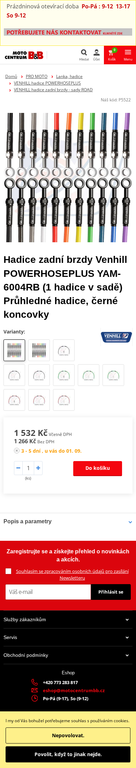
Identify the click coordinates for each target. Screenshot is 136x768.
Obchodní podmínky (25, 655)
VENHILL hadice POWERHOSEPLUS (47, 83)
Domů (11, 76)
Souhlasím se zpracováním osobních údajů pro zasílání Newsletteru (72, 574)
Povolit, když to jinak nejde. (68, 754)
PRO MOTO (36, 76)
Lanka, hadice (69, 76)
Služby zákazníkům (24, 619)
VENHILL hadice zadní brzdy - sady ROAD (53, 90)
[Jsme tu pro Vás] (68, 31)
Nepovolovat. (68, 735)
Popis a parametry (27, 521)
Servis (10, 637)
